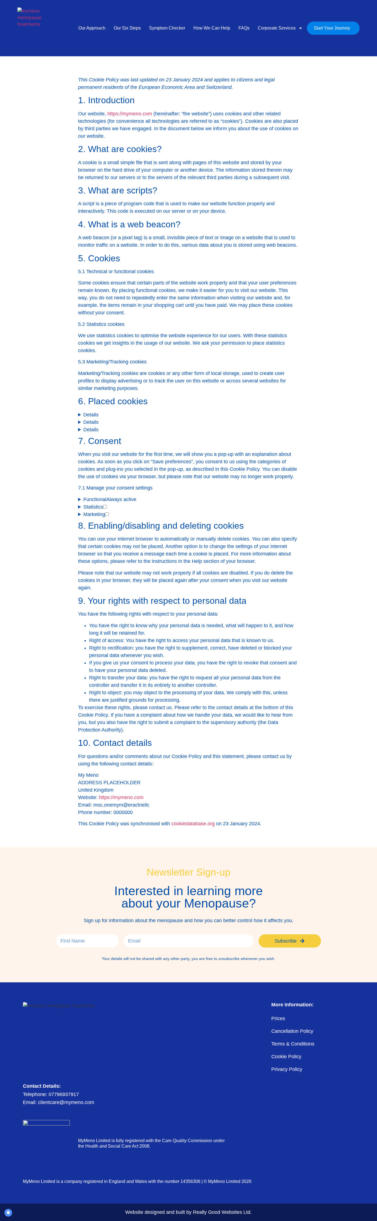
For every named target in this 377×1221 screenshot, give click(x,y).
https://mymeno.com (129, 113)
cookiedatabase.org (193, 823)
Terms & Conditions (292, 1044)
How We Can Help (211, 28)
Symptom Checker (167, 28)
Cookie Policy (286, 1056)
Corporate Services (277, 28)
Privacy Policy (286, 1069)
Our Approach (91, 28)
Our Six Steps (127, 28)
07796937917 (64, 1094)
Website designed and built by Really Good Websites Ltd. (188, 1212)
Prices (278, 1018)
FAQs (243, 28)
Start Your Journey (332, 28)
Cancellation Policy (292, 1031)
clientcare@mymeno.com (66, 1102)
